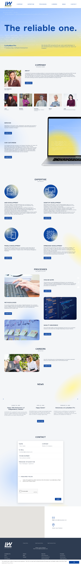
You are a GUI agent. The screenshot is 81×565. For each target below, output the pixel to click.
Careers (54, 4)
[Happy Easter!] (40, 396)
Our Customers (7, 558)
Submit (58, 499)
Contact (74, 4)
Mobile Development (45, 558)
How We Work (62, 555)
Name (21, 444)
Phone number (24, 456)
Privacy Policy (31, 481)
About (5, 555)
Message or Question (27, 462)
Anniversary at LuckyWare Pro (65, 408)
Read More (40, 421)
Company (20, 4)
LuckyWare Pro (7, 553)
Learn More (29, 83)
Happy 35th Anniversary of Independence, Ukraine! (15, 408)
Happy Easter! (40, 408)
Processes (43, 4)
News (64, 4)
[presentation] (3, 100)
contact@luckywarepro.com (61, 520)
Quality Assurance (63, 558)
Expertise (31, 4)
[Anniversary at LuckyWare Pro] (65, 396)
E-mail (21, 450)
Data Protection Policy (52, 543)
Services (6, 557)
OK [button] (74, 562)
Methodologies (62, 557)
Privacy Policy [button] (10, 563)
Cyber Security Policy (39, 543)
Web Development (44, 555)
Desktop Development (45, 557)
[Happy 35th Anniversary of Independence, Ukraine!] (15, 396)
